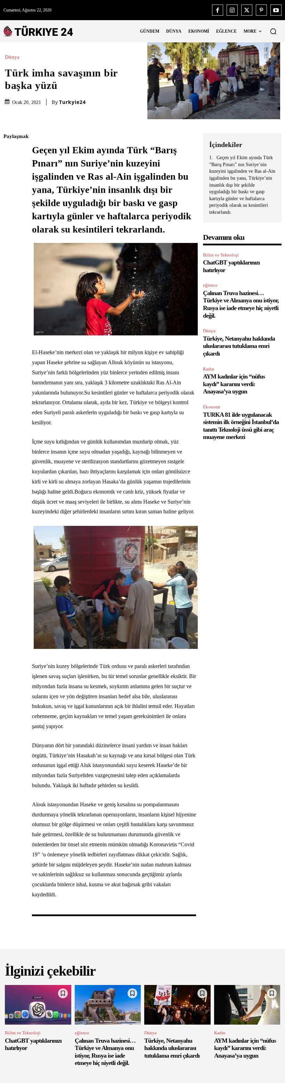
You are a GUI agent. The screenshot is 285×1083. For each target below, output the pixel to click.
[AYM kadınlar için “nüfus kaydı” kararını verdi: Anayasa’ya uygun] (247, 1005)
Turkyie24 (72, 102)
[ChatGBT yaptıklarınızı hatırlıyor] (38, 1005)
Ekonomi (211, 406)
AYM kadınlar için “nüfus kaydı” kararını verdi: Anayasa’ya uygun (234, 384)
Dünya (12, 57)
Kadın (208, 369)
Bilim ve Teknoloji (221, 255)
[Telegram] (10, 235)
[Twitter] (246, 10)
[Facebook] (217, 10)
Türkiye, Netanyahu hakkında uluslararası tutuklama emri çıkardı (239, 346)
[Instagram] (232, 10)
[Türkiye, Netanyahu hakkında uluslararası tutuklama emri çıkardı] (177, 1005)
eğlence (210, 285)
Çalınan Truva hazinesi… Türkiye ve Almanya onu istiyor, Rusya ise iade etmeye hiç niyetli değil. (241, 304)
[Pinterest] (261, 10)
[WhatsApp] (10, 202)
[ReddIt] (10, 219)
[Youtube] (276, 10)
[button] (273, 31)
